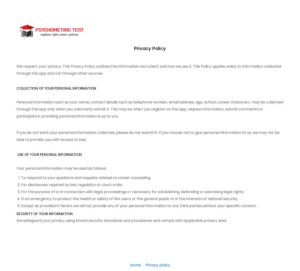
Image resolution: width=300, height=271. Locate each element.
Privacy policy (157, 265)
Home (135, 265)
